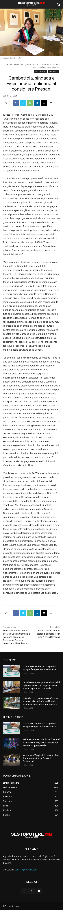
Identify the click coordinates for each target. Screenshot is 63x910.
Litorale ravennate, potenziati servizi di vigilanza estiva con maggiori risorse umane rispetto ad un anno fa (41, 685)
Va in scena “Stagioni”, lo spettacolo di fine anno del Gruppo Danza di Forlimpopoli (41, 758)
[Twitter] (23, 103)
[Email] (44, 103)
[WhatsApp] (30, 103)
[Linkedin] (37, 103)
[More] (51, 103)
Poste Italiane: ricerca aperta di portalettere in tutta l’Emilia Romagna (48, 633)
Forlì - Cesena (53, 72)
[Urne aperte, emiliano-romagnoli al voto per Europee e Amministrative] (11, 671)
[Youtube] (39, 891)
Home (9, 64)
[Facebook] (16, 103)
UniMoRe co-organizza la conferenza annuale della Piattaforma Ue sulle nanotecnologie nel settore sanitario (41, 701)
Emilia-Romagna (21, 64)
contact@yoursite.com (26, 869)
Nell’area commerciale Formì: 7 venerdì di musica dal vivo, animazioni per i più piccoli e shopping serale (41, 742)
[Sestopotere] (31, 3)
